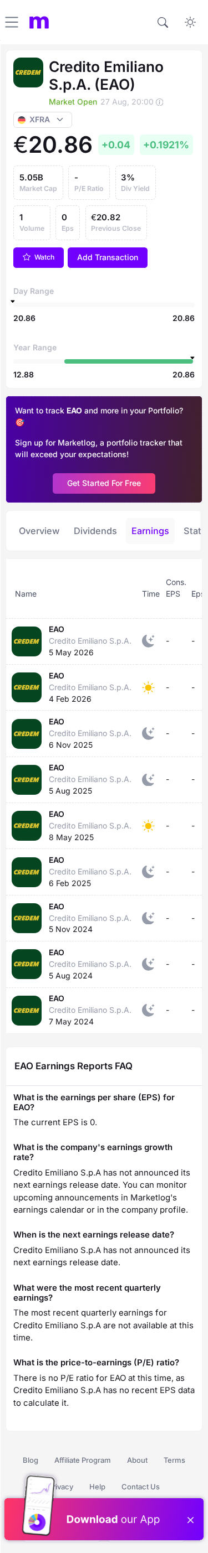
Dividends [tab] (95, 530)
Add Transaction (107, 257)
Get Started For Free (104, 483)
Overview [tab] (39, 530)
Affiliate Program (82, 1460)
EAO (56, 629)
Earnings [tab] (150, 530)
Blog (30, 1460)
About (137, 1460)
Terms (174, 1460)
